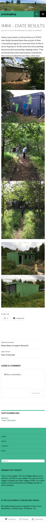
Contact (4, 446)
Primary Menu (43, 14)
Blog (3, 451)
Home (3, 436)
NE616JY (5, 418)
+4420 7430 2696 (8, 420)
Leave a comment (35, 30)
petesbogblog (8, 14)
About (4, 441)
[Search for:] (23, 461)
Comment (36, 393)
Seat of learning (8, 353)
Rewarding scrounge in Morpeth (14, 344)
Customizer (9, 485)
